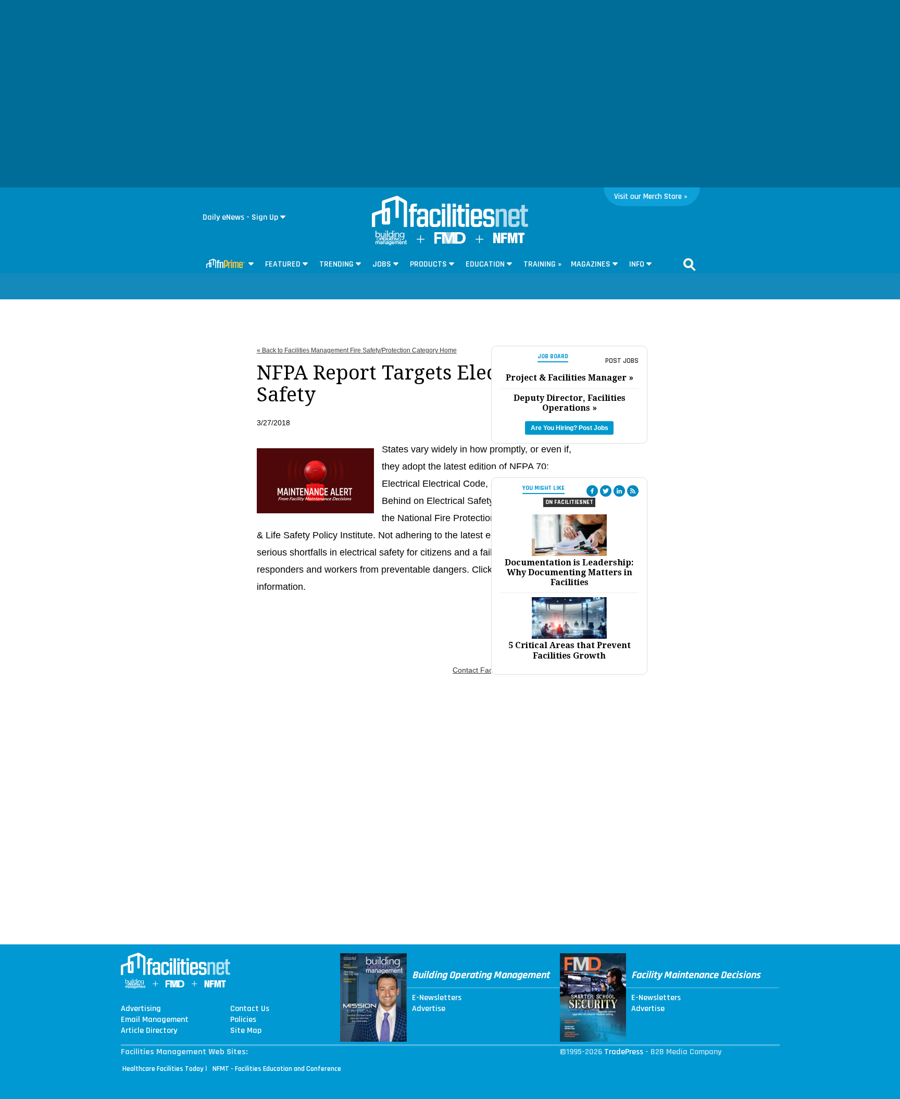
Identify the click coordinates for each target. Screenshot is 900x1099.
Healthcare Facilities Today (163, 1068)
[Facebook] (592, 491)
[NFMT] (508, 240)
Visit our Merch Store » (651, 196)
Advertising (141, 1009)
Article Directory (149, 1031)
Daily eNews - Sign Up (240, 217)
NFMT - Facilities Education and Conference (277, 1068)
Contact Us (249, 1009)
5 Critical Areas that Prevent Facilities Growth (569, 650)
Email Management (155, 1020)
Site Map (245, 1031)
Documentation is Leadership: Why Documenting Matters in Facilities (569, 572)
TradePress (623, 1051)
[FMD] (450, 241)
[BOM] (391, 242)
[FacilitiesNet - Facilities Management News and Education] (450, 212)
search (689, 264)
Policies (243, 1020)
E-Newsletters (436, 998)
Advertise (428, 1009)
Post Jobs (622, 360)
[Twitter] (605, 491)
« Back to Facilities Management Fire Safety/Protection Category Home (357, 350)
